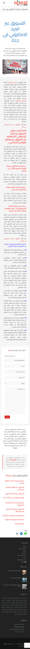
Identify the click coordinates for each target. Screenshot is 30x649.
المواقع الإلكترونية (20, 100)
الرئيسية (24, 546)
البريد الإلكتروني (12, 82)
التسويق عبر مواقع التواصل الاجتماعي (14, 488)
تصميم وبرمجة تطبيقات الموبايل (13, 515)
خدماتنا (24, 551)
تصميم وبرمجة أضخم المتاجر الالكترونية (14, 504)
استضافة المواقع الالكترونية (14, 519)
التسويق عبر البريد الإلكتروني (14, 493)
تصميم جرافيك (19, 523)
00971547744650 (19, 624)
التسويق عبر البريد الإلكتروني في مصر (15, 125)
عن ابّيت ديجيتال (22, 549)
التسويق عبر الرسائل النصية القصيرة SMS (15, 510)
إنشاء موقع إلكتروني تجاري (14, 571)
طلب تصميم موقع (21, 560)
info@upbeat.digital (19, 627)
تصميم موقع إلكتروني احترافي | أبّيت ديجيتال (12, 585)
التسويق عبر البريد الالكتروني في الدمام (15, 239)
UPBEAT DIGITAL (7, 644)
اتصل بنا (24, 557)
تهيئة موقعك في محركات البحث (13, 497)
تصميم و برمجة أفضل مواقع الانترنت (14, 482)
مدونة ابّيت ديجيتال (21, 555)
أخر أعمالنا (24, 553)
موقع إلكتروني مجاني (15, 578)
